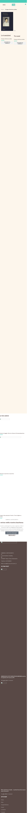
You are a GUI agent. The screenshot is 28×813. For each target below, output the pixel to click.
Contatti (3, 812)
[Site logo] (13, 4)
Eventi (2, 807)
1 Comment (10, 680)
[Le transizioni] (7, 21)
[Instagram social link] (14, 1)
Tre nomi (17, 125)
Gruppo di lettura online (6, 38)
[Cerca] (22, 4)
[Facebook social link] (12, 1)
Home (2, 9)
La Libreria (3, 809)
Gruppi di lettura (4, 804)
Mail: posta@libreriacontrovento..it (9, 563)
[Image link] (9, 546)
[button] (7, 42)
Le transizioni (6, 35)
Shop (2, 802)
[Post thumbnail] (3, 622)
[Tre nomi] (20, 65)
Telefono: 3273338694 (6, 561)
